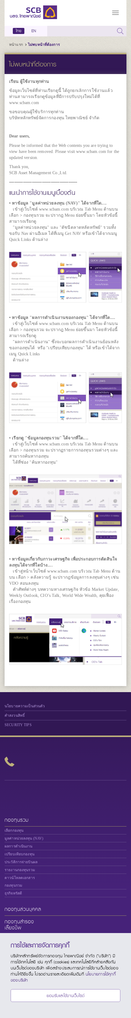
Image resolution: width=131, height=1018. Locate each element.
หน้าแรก (16, 44)
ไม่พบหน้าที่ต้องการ (44, 44)
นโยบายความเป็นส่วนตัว (25, 706)
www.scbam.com (24, 102)
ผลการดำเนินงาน (19, 846)
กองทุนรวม (17, 820)
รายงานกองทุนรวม (20, 870)
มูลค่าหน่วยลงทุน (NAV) (24, 838)
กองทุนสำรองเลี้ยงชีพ (19, 925)
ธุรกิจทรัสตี (13, 893)
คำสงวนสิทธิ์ (15, 715)
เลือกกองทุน (14, 830)
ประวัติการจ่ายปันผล (21, 862)
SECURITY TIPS (18, 725)
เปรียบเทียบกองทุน (19, 854)
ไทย (18, 31)
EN (33, 31)
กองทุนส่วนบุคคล (23, 909)
